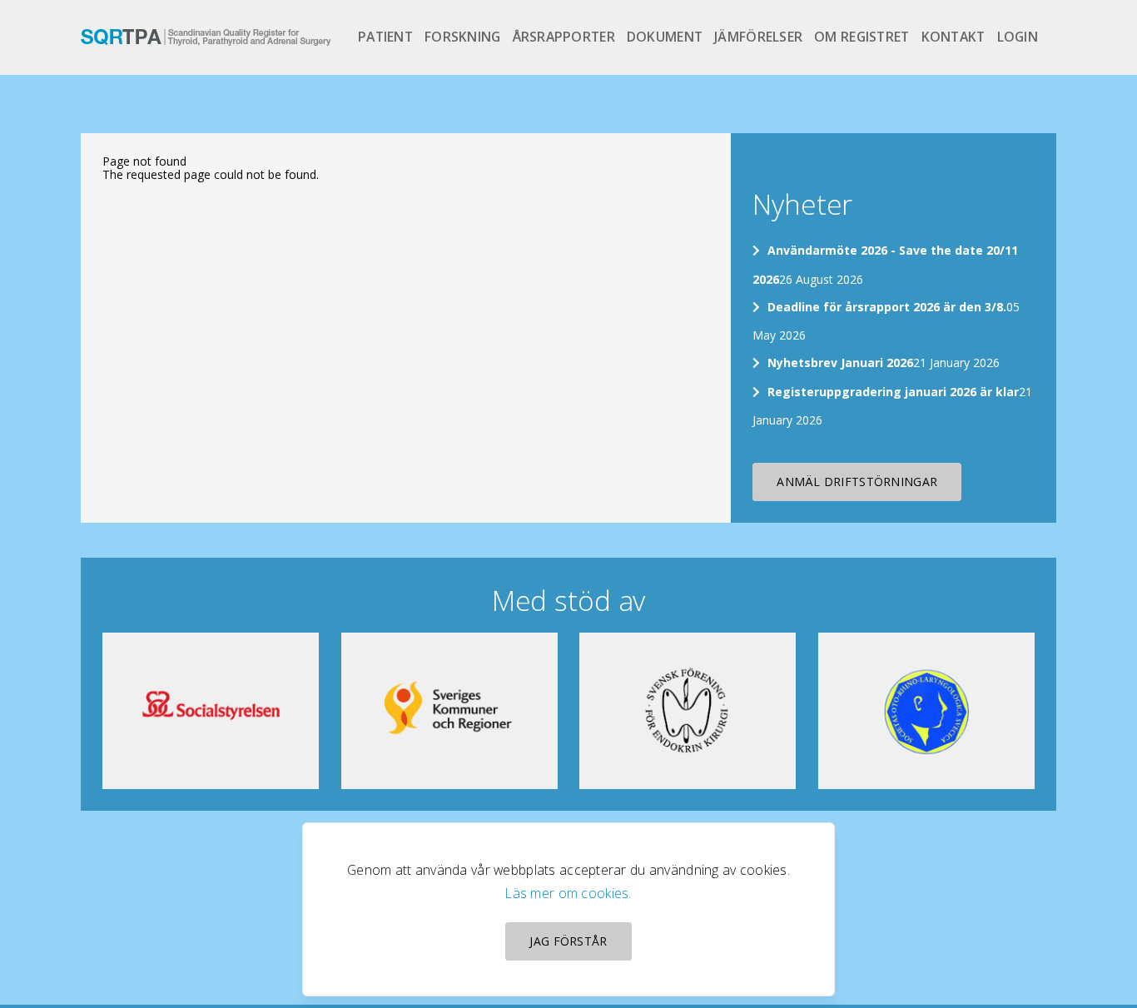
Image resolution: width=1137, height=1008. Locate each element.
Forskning (463, 36)
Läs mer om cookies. (568, 893)
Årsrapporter (564, 36)
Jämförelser (758, 36)
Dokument (665, 36)
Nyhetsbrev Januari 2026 (840, 362)
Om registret (861, 36)
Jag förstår (568, 941)
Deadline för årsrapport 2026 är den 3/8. (886, 307)
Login (1017, 36)
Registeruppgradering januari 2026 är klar (893, 392)
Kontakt (953, 36)
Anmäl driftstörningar (857, 481)
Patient (385, 36)
